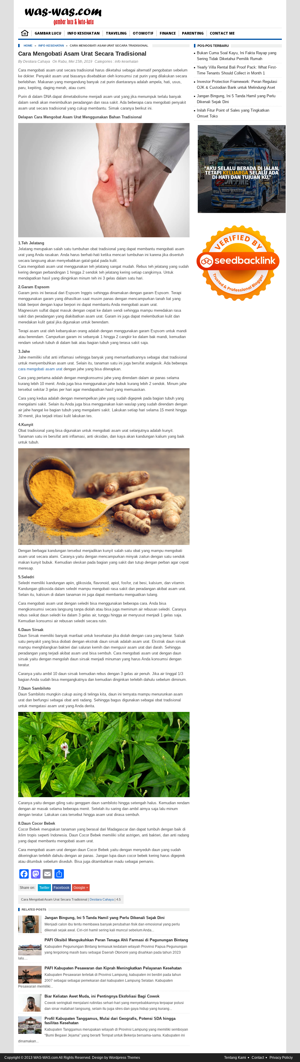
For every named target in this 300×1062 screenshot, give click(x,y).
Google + (81, 888)
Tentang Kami (235, 1058)
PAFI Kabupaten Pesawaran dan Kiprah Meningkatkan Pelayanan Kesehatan (113, 968)
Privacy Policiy (281, 1058)
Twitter (44, 888)
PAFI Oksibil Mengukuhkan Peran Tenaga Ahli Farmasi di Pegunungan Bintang (116, 940)
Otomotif (143, 33)
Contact (258, 1058)
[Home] (24, 34)
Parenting (193, 33)
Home (28, 45)
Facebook (61, 888)
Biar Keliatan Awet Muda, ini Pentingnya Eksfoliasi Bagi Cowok (102, 996)
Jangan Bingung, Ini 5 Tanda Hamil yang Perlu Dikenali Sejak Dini (105, 918)
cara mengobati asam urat (40, 369)
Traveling (116, 33)
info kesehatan (51, 45)
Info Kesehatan (83, 33)
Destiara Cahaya (36, 61)
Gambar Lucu (48, 33)
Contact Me (222, 33)
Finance (168, 33)
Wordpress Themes (124, 1058)
